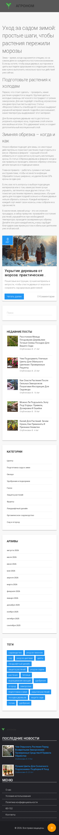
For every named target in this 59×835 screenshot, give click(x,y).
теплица (26, 675)
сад (10, 658)
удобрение (24, 703)
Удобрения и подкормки (18, 481)
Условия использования (18, 796)
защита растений (17, 669)
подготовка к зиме (17, 692)
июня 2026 (11, 564)
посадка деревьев (17, 697)
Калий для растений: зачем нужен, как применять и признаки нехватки (34, 424)
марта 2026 (12, 584)
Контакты (10, 814)
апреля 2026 (12, 577)
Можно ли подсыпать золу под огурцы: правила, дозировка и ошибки (34, 405)
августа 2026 (13, 550)
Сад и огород (13, 522)
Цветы (10, 461)
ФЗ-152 (9, 808)
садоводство (15, 652)
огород (12, 686)
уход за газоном (34, 652)
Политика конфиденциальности (22, 802)
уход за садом (37, 669)
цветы (40, 658)
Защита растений (15, 495)
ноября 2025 (12, 612)
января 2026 (12, 598)
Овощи (10, 474)
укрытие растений (40, 692)
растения (13, 675)
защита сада (37, 697)
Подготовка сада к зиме (18, 467)
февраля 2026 (13, 591)
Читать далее (14, 296)
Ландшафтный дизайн (17, 508)
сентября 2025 (13, 625)
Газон (9, 488)
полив (11, 703)
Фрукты (10, 502)
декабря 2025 (13, 605)
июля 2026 (11, 557)
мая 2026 (11, 571)
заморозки (25, 686)
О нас (8, 790)
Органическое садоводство (20, 515)
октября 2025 (13, 618)
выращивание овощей (19, 680)
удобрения (40, 680)
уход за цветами (24, 658)
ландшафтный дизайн (19, 664)
